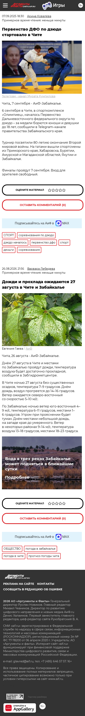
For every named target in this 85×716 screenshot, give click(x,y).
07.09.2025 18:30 (13, 16)
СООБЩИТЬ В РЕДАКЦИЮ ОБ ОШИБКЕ (32, 589)
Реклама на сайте (18, 584)
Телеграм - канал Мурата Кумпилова (28, 96)
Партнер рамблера (37, 697)
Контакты (45, 584)
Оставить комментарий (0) (43, 205)
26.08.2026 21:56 (13, 268)
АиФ (29, 348)
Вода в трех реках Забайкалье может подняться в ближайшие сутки (39, 463)
